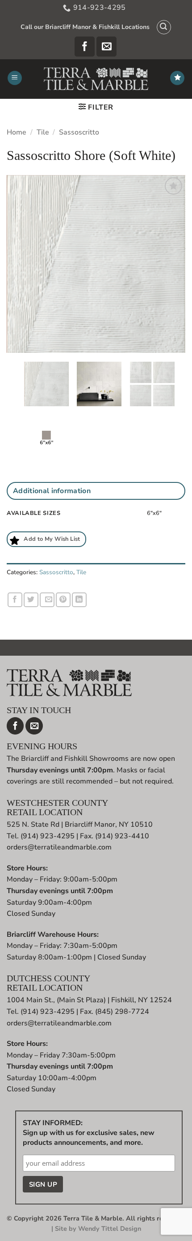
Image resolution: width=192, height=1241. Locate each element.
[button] (164, 27)
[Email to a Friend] (47, 599)
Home (16, 132)
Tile (43, 132)
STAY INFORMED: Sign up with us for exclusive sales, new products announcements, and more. (88, 1132)
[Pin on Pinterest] (63, 599)
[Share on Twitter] (31, 599)
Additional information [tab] (52, 491)
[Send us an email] (106, 47)
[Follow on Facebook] (85, 47)
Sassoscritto (79, 132)
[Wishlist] (177, 78)
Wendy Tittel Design (109, 1228)
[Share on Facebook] (15, 599)
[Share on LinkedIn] (79, 599)
